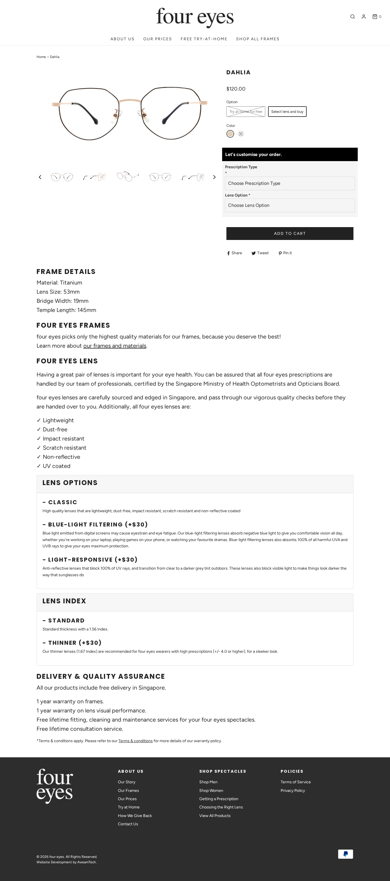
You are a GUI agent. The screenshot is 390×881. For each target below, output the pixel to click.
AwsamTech (86, 862)
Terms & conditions (135, 740)
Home (41, 57)
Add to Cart (290, 233)
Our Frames (128, 790)
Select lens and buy (287, 111)
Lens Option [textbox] (237, 195)
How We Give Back (135, 815)
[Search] (352, 16)
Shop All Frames (258, 39)
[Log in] (363, 16)
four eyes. (57, 857)
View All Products (215, 815)
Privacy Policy (293, 790)
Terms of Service (296, 782)
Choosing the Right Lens (221, 807)
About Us (122, 39)
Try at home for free (246, 111)
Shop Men (208, 782)
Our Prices (157, 39)
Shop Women (211, 790)
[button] (40, 177)
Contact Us (128, 824)
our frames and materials (114, 345)
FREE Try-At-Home (204, 39)
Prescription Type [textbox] (241, 170)
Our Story (126, 782)
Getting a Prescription (218, 798)
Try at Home (129, 807)
